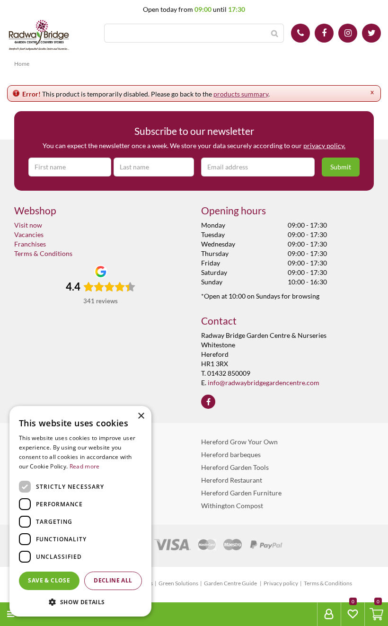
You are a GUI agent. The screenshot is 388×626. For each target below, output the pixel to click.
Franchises (30, 244)
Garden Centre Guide (231, 583)
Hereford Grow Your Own (239, 442)
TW (371, 33)
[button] (80, 601)
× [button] (140, 416)
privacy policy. (324, 145)
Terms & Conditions (43, 253)
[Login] (329, 614)
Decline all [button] (113, 580)
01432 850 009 (300, 33)
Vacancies (29, 234)
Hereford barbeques (231, 454)
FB (324, 33)
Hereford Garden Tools (235, 467)
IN (347, 33)
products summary (240, 94)
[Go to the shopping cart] (376, 614)
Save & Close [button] (49, 580)
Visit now (28, 225)
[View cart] (376, 614)
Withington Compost (232, 506)
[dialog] (80, 511)
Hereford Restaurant (231, 480)
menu (29, 614)
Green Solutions (178, 583)
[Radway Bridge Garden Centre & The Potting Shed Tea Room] (39, 35)
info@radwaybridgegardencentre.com (263, 383)
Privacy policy (281, 583)
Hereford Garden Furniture (241, 493)
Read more (85, 466)
